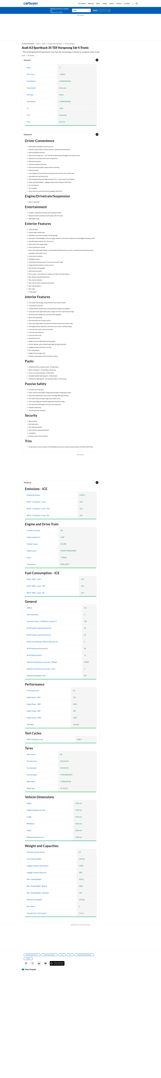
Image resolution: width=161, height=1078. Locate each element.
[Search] (136, 3)
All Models (31, 55)
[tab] (60, 60)
